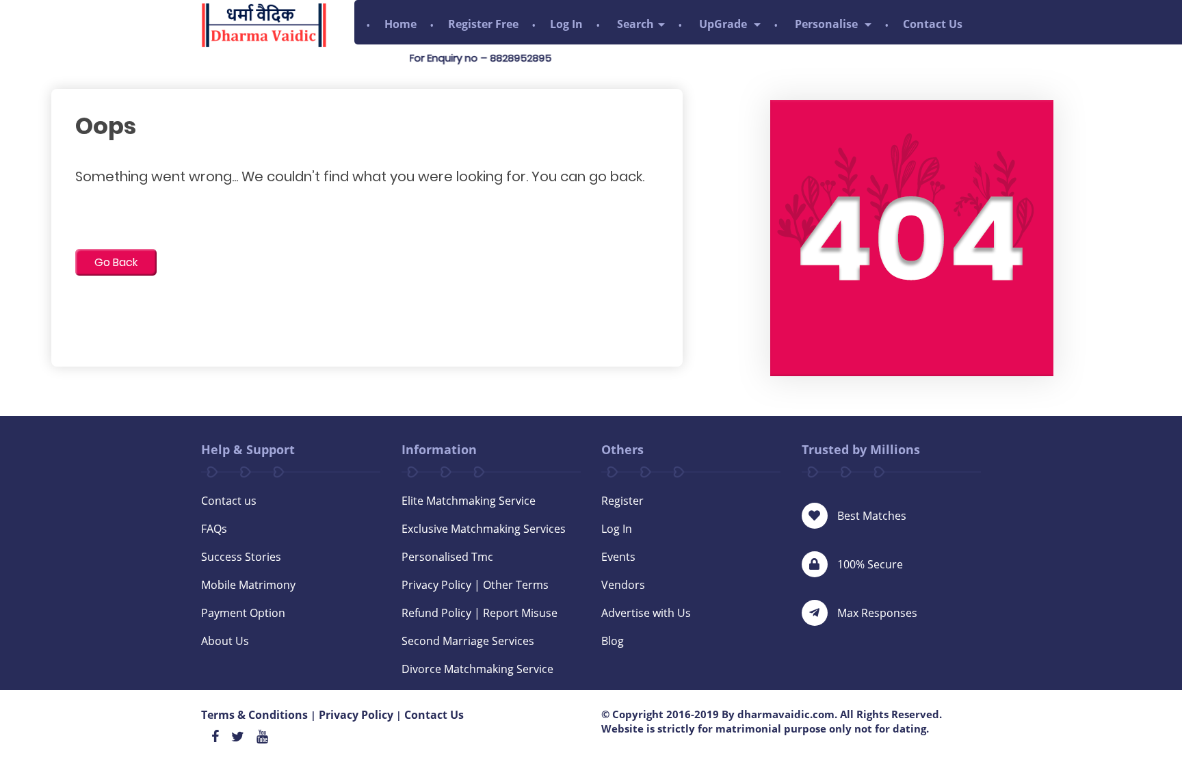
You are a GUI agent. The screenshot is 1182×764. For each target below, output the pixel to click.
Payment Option (243, 612)
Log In (566, 23)
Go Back (115, 262)
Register (622, 500)
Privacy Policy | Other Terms (475, 584)
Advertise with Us (646, 612)
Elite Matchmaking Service (469, 500)
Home (400, 23)
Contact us (229, 500)
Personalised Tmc (447, 556)
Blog (612, 640)
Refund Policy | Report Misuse (479, 612)
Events (618, 556)
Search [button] (635, 23)
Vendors (623, 584)
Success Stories (241, 556)
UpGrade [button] (724, 23)
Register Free (483, 23)
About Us (225, 640)
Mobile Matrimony (248, 584)
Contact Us (932, 23)
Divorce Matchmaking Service (477, 668)
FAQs (214, 528)
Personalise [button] (827, 23)
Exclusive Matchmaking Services (484, 528)
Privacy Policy (356, 714)
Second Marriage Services (468, 640)
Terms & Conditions (254, 714)
